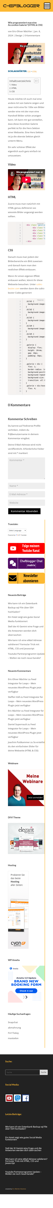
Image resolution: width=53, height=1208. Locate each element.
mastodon (13, 1038)
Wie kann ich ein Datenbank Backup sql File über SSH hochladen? (22, 607)
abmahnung (14, 1027)
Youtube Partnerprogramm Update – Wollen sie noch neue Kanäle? (23, 1172)
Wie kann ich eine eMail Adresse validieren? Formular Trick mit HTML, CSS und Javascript (25, 644)
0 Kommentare (32, 35)
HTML (34, 71)
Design (18, 35)
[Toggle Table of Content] (35, 81)
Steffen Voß (14, 696)
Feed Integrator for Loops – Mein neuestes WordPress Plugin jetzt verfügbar (25, 701)
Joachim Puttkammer (19, 742)
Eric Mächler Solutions (19, 1189)
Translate (23, 535)
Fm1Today (13, 1032)
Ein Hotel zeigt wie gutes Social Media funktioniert (23, 1138)
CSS (29, 71)
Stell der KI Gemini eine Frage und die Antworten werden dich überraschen (25, 630)
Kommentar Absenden (24, 511)
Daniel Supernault (17, 724)
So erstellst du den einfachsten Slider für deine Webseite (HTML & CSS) (26, 746)
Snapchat (13, 1022)
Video (14, 84)
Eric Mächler (14, 710)
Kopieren (40, 223)
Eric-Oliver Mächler (22, 31)
